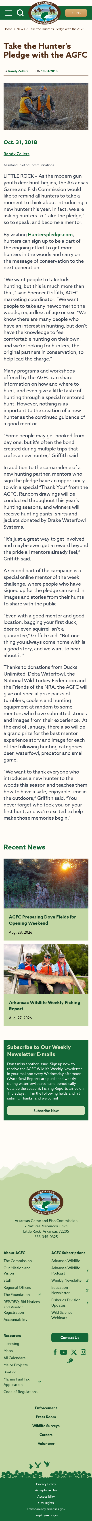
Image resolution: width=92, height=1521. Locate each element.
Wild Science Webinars (61, 1315)
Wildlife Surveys (46, 1426)
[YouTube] (63, 1352)
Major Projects (16, 1365)
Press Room (46, 1417)
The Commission (18, 1261)
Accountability (15, 1319)
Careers (46, 1435)
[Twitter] (74, 1352)
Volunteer (46, 1443)
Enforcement (46, 1408)
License (76, 13)
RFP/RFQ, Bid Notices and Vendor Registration (22, 1307)
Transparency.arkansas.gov (46, 1509)
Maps (8, 1351)
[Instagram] (83, 1352)
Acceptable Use (46, 1490)
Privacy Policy (46, 1484)
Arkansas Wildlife (65, 1261)
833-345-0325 (46, 1237)
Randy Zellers (18, 71)
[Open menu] (8, 13)
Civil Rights (46, 1503)
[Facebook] (55, 1352)
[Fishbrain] (70, 1360)
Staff (8, 1280)
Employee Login (46, 1515)
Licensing (11, 1343)
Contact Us (70, 1337)
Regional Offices (17, 1287)
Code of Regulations (21, 1392)
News (21, 29)
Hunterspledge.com (50, 234)
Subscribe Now (46, 1110)
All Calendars (14, 1358)
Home (8, 29)
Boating (10, 1372)
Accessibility (46, 1496)
